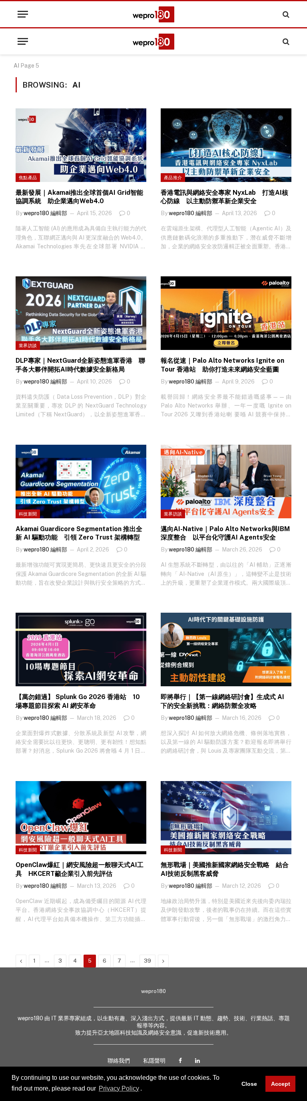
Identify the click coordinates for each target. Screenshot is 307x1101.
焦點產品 (28, 177)
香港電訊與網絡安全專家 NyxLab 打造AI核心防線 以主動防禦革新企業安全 (224, 197)
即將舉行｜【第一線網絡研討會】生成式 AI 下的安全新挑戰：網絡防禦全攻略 (222, 701)
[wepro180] (153, 14)
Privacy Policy (119, 1088)
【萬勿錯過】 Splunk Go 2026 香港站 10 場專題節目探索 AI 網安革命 (78, 701)
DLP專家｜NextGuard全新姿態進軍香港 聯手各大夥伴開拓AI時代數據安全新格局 (80, 365)
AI (16, 65)
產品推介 (173, 177)
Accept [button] (280, 1084)
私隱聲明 (154, 1060)
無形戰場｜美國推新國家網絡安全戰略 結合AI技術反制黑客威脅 (225, 869)
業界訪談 (28, 345)
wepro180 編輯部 (45, 213)
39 (147, 961)
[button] (145, 1089)
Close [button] (249, 1084)
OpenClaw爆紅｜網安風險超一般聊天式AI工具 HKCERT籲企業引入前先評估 (80, 869)
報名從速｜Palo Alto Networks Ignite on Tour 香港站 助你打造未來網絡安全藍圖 (222, 365)
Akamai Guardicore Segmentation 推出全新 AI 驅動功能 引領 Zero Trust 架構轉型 (79, 533)
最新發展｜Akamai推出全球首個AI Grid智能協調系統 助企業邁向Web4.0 (79, 197)
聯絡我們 (119, 1060)
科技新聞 (28, 514)
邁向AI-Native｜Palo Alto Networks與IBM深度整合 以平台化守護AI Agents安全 (225, 533)
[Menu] (23, 14)
